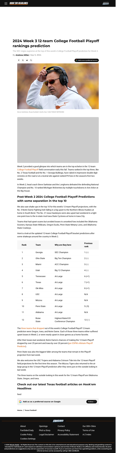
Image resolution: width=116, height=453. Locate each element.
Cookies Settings (27, 439)
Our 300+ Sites (89, 426)
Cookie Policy (26, 434)
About (23, 426)
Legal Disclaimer (46, 434)
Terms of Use (89, 430)
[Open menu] (6, 3)
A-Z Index (87, 434)
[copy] (31, 60)
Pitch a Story (44, 430)
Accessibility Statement (68, 434)
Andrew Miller (22, 55)
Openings (43, 426)
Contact (61, 426)
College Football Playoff (28, 169)
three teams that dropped (32, 328)
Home (19, 410)
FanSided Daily (27, 430)
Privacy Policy (64, 430)
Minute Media (14, 445)
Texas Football (30, 410)
